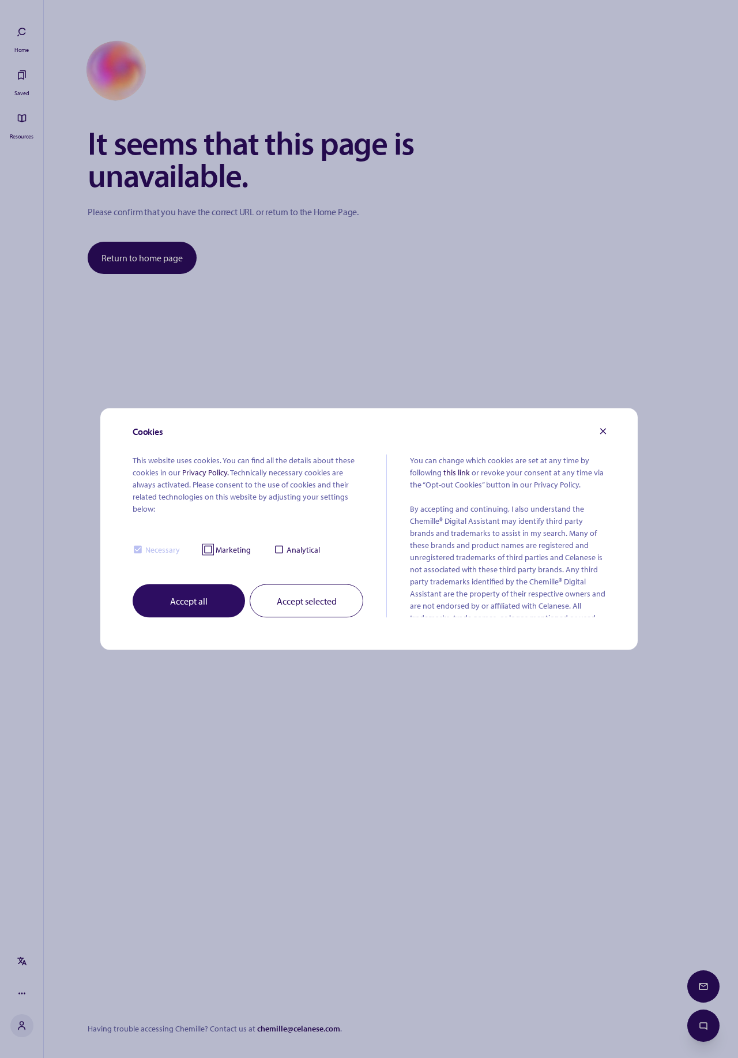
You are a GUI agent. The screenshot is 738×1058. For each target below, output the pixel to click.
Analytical (303, 549)
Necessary (162, 549)
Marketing (233, 549)
